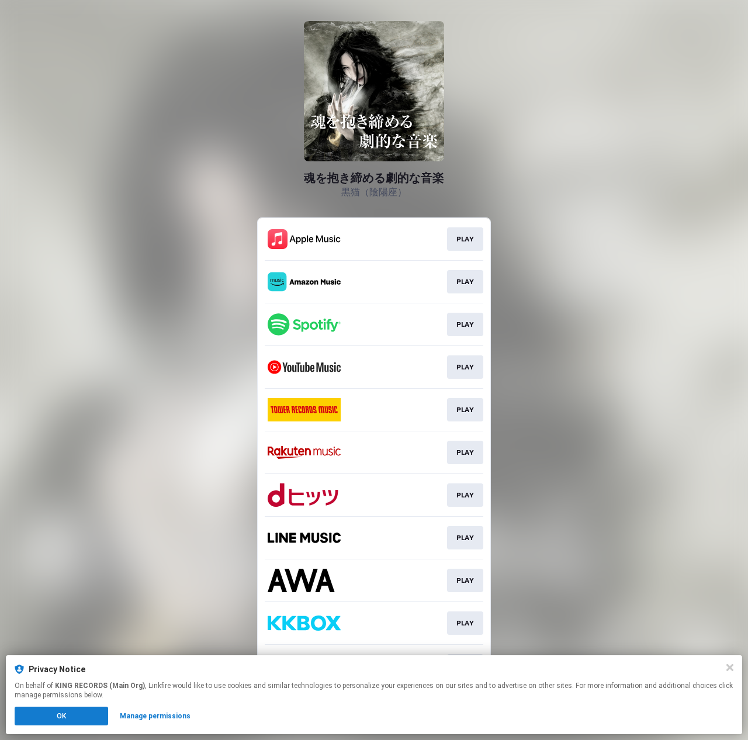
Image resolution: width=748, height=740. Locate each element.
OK (61, 716)
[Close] (730, 667)
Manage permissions (155, 716)
